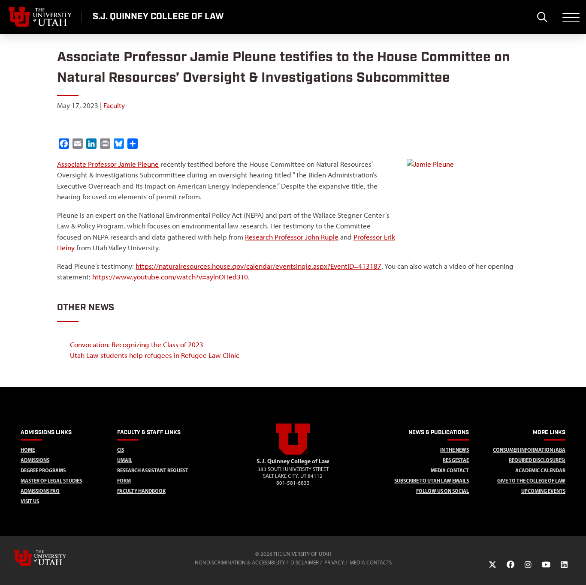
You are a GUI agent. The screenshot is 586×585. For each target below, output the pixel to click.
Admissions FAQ (40, 491)
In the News (454, 450)
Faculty (114, 105)
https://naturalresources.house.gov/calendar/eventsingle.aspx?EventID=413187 (258, 266)
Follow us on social (442, 491)
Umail (124, 460)
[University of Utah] (52, 558)
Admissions (35, 460)
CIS (120, 450)
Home (28, 450)
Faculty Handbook (141, 491)
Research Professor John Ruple (291, 237)
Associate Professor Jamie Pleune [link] (108, 164)
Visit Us (30, 501)
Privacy (334, 562)
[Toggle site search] (542, 17)
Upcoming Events (543, 491)
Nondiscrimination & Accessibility (240, 562)
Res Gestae (456, 460)
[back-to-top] (575, 568)
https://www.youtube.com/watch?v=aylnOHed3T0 (170, 277)
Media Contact (450, 470)
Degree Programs (43, 470)
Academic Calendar (540, 470)
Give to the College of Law (531, 480)
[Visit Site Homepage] (293, 453)
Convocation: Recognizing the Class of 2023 (136, 344)
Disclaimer (304, 562)
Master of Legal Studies (51, 480)
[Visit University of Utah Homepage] (41, 17)
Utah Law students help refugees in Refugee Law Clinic (154, 355)
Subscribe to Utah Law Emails (431, 480)
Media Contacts (371, 562)
